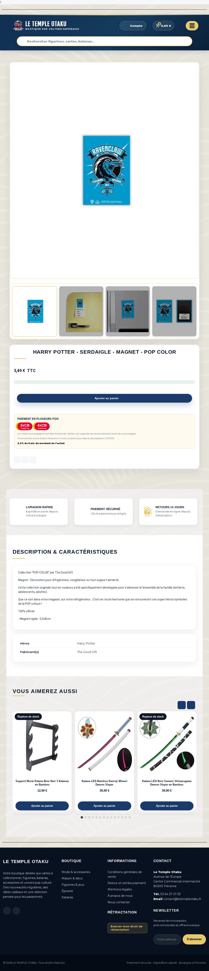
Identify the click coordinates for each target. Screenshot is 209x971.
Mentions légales (120, 889)
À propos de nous (120, 896)
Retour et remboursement (127, 883)
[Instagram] (16, 911)
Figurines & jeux (73, 885)
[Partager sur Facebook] (17, 459)
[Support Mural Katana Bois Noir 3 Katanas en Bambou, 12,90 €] (42, 760)
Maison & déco (72, 878)
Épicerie (67, 891)
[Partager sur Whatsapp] (33, 459)
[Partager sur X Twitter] (25, 459)
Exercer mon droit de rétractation (126, 928)
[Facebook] (7, 911)
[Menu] (192, 25)
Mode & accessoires (76, 872)
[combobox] (104, 41)
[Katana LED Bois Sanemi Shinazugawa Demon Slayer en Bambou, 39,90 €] (166, 760)
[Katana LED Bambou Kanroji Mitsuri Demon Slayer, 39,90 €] (104, 760)
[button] (195, 170)
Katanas (67, 897)
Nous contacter (119, 902)
